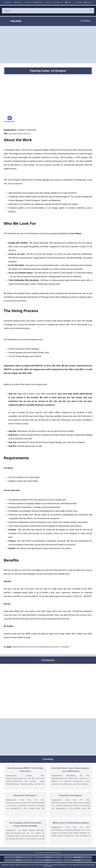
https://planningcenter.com (19, 134)
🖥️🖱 (78, 2)
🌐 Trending (85, 21)
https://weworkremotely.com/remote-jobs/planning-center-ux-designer (40, 647)
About (19, 857)
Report (48, 860)
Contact (48, 857)
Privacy (18, 860)
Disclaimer (77, 857)
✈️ (27, 2)
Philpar (16, 21)
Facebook (77, 860)
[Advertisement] (48, 44)
